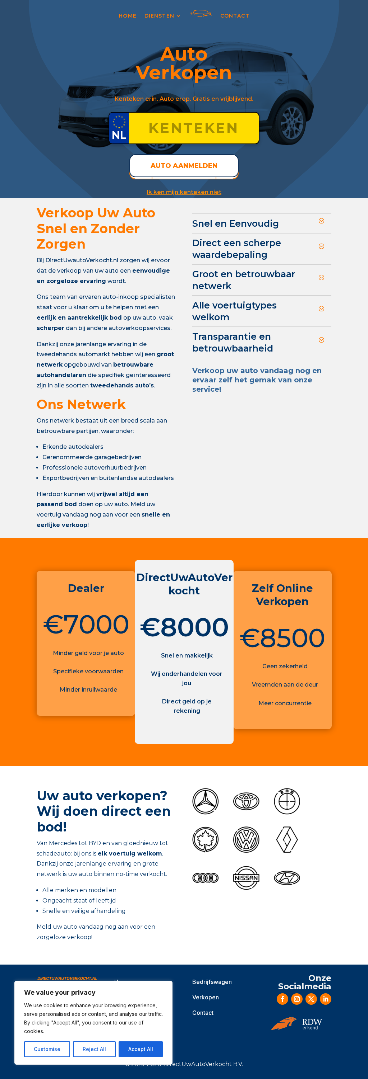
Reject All (94, 1049)
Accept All (140, 1049)
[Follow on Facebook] (282, 999)
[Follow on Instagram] (297, 999)
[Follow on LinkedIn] (325, 999)
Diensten (159, 16)
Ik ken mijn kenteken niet (184, 192)
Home (127, 16)
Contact (234, 16)
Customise (47, 1049)
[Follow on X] (311, 999)
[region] (93, 1023)
